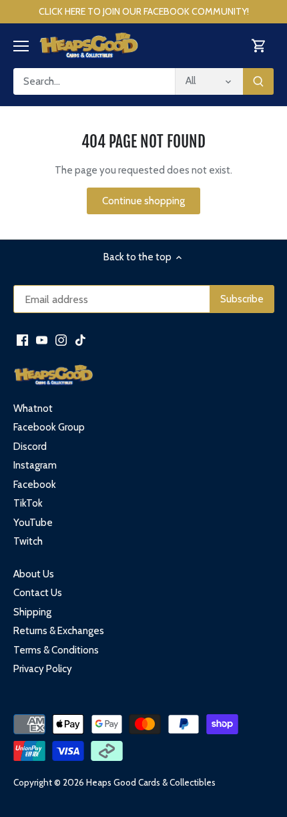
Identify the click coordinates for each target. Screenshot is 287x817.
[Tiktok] (80, 339)
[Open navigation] (21, 46)
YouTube (33, 523)
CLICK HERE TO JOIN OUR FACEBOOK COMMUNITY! (144, 11)
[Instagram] (61, 339)
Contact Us (37, 593)
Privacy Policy (42, 669)
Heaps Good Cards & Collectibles (151, 782)
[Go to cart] (259, 45)
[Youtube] (41, 339)
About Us (33, 574)
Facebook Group (49, 427)
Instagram (35, 465)
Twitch (28, 541)
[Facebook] (22, 339)
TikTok (28, 503)
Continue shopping (143, 201)
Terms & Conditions (56, 650)
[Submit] (258, 81)
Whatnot (33, 408)
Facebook (34, 485)
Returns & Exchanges (58, 631)
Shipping (32, 612)
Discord (30, 447)
